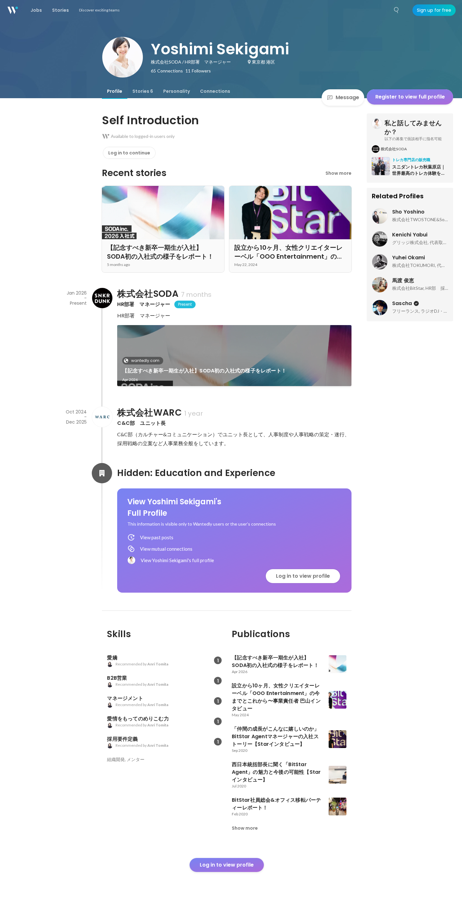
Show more (338, 173)
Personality (176, 91)
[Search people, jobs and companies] (396, 10)
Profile (114, 91)
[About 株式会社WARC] (102, 416)
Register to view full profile (410, 96)
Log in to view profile (303, 576)
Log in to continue (129, 153)
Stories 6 (142, 91)
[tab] (114, 91)
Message (347, 97)
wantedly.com (145, 360)
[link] (234, 355)
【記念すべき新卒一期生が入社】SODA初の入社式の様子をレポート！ (204, 370)
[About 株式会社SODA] (102, 298)
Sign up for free (434, 10)
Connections (215, 91)
